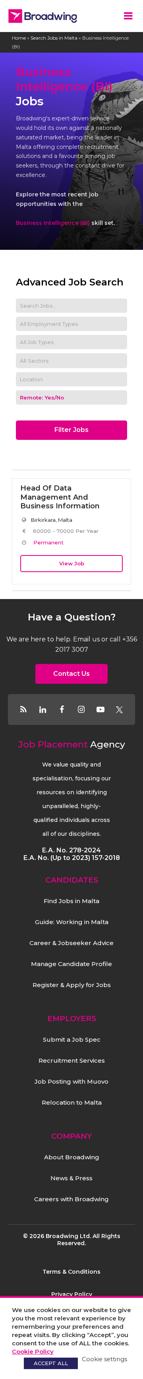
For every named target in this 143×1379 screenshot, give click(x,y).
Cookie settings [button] (104, 1359)
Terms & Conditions (71, 1271)
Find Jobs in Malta (71, 901)
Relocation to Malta (72, 1102)
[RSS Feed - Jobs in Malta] (23, 709)
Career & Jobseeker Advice (71, 943)
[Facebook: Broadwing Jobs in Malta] (62, 709)
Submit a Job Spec (71, 1039)
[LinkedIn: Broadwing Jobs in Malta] (42, 709)
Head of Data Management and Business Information (60, 497)
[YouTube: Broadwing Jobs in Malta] (100, 709)
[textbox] (40, 361)
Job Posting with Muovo (71, 1081)
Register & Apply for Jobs (72, 985)
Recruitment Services (72, 1060)
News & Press (71, 1178)
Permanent (48, 542)
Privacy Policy (71, 1294)
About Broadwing (71, 1157)
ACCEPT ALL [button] (51, 1363)
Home (19, 38)
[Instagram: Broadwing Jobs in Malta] (81, 709)
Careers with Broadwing (71, 1199)
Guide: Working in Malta (71, 922)
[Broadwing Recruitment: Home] (42, 16)
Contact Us (71, 673)
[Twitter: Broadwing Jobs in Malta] (119, 709)
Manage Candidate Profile (71, 964)
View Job (71, 563)
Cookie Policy (33, 1351)
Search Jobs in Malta (54, 38)
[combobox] (71, 360)
